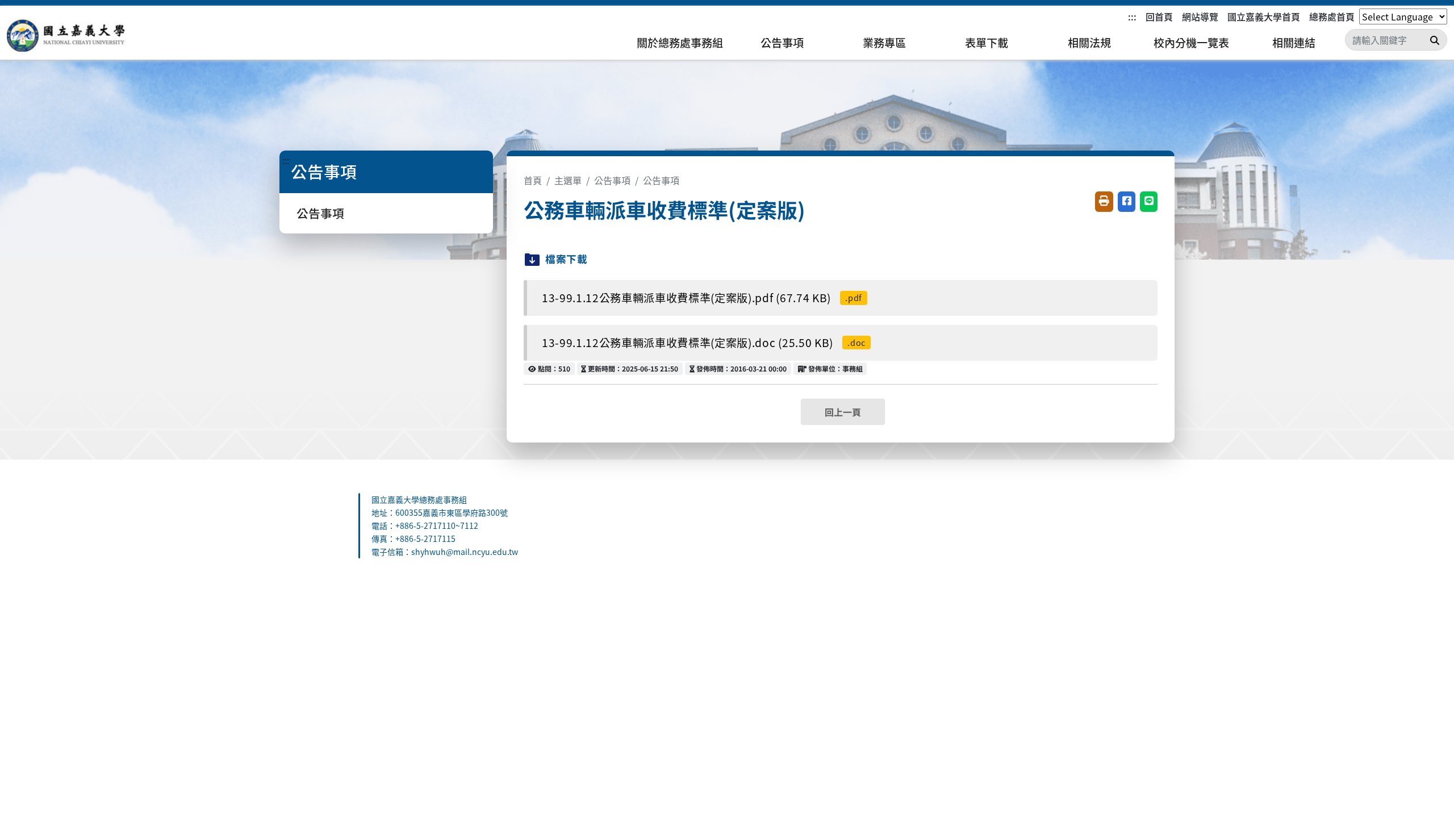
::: (1132, 16)
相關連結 (1293, 43)
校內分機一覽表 (1191, 43)
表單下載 (986, 43)
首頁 (533, 180)
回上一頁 (843, 412)
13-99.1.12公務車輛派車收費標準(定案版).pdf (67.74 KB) (702, 298)
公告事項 (782, 43)
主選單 (568, 180)
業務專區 (884, 43)
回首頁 (1159, 16)
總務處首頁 (1332, 16)
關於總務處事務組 (680, 43)
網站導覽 (1200, 16)
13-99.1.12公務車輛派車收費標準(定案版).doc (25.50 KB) (704, 342)
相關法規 (1089, 43)
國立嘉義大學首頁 (1263, 16)
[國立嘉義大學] (68, 34)
